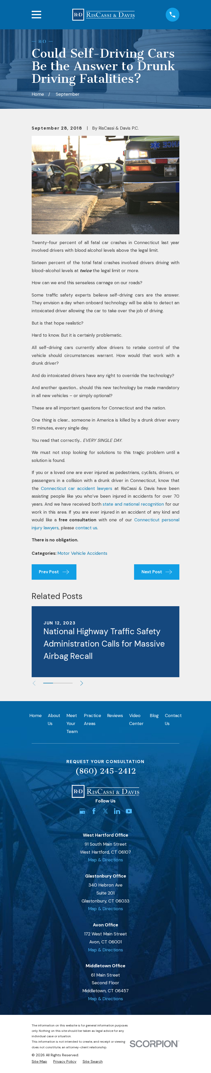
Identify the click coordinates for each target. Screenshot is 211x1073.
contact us (86, 528)
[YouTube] (129, 811)
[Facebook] (94, 811)
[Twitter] (105, 811)
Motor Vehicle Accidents (82, 553)
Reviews (115, 715)
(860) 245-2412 (105, 771)
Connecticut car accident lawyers (76, 488)
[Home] (103, 14)
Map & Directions (105, 860)
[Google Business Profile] (82, 811)
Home (35, 715)
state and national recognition (133, 504)
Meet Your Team (72, 723)
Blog (154, 715)
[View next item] (81, 683)
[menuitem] (39, 1061)
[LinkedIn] (117, 811)
